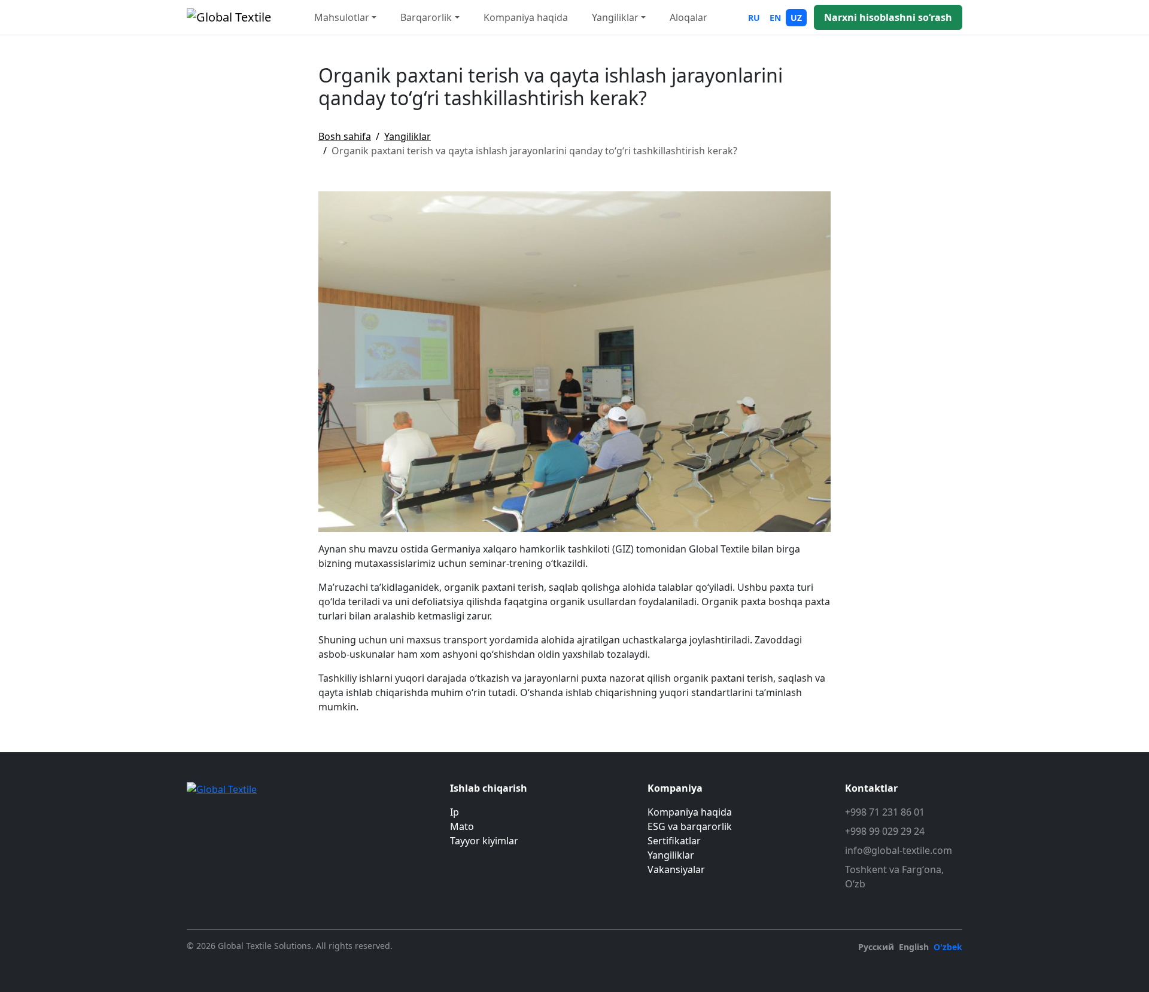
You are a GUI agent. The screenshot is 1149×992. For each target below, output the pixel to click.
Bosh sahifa (344, 136)
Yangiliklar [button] (615, 17)
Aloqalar (688, 17)
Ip (454, 812)
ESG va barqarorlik (690, 826)
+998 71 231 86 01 (885, 812)
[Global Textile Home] (229, 17)
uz (796, 17)
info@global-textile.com (898, 850)
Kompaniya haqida (526, 17)
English (914, 947)
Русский (876, 947)
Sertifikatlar (674, 840)
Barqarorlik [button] (426, 17)
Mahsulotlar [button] (341, 17)
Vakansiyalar (676, 869)
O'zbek (948, 947)
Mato (462, 826)
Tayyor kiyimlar (484, 840)
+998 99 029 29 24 (885, 831)
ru (754, 17)
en (775, 17)
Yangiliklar (407, 136)
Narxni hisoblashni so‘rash (888, 17)
